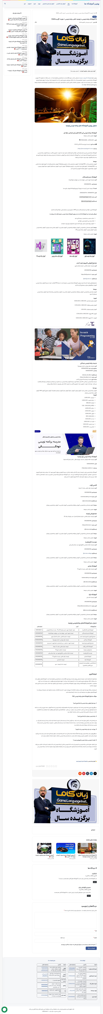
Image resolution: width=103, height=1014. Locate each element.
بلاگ (69, 4)
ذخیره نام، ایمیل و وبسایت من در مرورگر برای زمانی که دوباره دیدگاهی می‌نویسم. (78, 944)
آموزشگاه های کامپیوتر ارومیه (81, 761)
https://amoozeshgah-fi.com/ (85, 149)
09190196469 (71, 997)
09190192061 (44, 986)
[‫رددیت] (80, 773)
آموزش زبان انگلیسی (60, 4)
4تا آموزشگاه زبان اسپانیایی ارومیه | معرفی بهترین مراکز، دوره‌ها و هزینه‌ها (87, 856)
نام (96, 931)
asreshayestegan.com (85, 197)
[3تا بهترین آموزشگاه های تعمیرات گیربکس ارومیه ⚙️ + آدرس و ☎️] (65, 848)
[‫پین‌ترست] (83, 773)
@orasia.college (87, 553)
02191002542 (44, 967)
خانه (95, 13)
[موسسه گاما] (65, 801)
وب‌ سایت (62, 938)
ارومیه (91, 13)
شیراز (35, 4)
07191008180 (72, 968)
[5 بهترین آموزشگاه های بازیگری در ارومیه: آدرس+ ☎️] (44, 848)
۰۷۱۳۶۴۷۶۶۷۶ (72, 970)
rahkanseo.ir (45, 1011)
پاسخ (95, 882)
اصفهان (29, 4)
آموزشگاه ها (74, 4)
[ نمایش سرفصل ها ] (74, 71)
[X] (95, 773)
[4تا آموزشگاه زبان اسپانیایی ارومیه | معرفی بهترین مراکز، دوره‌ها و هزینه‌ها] (87, 848)
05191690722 (44, 980)
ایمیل (95, 938)
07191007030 (72, 984)
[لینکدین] (91, 773)
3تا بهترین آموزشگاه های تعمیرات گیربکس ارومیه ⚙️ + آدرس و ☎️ (65, 856)
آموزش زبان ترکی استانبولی (48, 4)
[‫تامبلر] (87, 773)
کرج (25, 4)
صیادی (94, 22)
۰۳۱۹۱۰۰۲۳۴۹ (44, 974)
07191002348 (72, 976)
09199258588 (44, 995)
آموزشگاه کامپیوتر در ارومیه (85, 78)
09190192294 (44, 971)
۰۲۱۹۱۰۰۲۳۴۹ (72, 991)
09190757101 (44, 969)
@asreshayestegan (86, 201)
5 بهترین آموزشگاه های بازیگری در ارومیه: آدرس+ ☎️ (44, 856)
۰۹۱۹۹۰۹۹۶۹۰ (44, 976)
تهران (39, 4)
